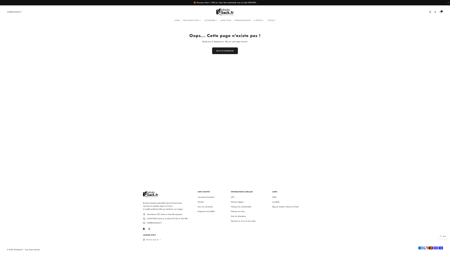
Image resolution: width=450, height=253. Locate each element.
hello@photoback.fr (154, 222)
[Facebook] (144, 229)
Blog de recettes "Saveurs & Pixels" (285, 206)
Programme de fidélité (206, 211)
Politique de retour (238, 211)
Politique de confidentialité (241, 206)
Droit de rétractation (238, 216)
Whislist (201, 202)
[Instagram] (149, 229)
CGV (233, 197)
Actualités (275, 202)
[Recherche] (430, 12)
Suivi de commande (205, 206)
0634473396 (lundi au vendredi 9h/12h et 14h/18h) (167, 218)
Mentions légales (237, 202)
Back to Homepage (225, 51)
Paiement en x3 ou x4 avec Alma (243, 221)
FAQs (274, 197)
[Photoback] (225, 12)
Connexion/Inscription (206, 197)
